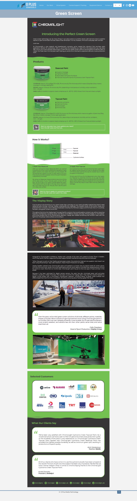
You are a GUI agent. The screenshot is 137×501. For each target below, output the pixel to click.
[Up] (119, 492)
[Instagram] (126, 5)
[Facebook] (123, 5)
